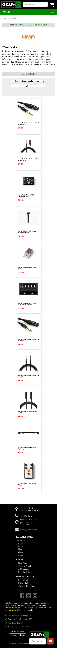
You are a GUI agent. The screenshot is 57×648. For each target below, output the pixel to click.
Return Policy (24, 580)
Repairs (21, 543)
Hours (20, 549)
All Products (23, 569)
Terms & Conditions (26, 586)
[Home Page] (11, 7)
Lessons (21, 540)
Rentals (21, 546)
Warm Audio (12, 19)
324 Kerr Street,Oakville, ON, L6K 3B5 (30, 509)
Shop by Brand (24, 566)
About (20, 555)
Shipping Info (24, 572)
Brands (3, 19)
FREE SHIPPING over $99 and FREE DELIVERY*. (28, 25)
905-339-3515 (26, 516)
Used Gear (22, 563)
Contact (21, 552)
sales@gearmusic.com (28, 530)
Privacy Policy (24, 583)
